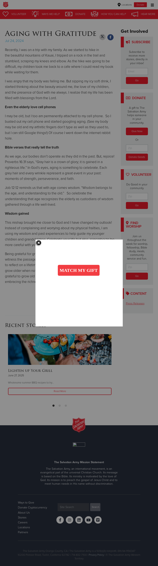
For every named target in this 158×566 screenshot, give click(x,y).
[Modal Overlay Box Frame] (79, 283)
